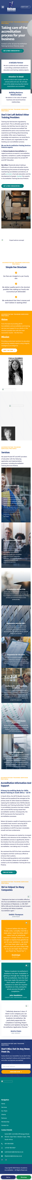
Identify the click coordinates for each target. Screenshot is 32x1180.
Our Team (4, 1111)
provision (9, 174)
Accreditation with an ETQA (16, 589)
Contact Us (4, 1125)
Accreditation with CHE (11, 486)
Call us (8, 1177)
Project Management (16, 752)
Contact (19, 176)
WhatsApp (24, 1177)
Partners (4, 1118)
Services (4, 1107)
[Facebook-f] (2, 1159)
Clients (3, 1114)
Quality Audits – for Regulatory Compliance (16, 687)
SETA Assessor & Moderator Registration (16, 722)
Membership (5, 1122)
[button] (2, 7)
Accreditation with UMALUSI (13, 540)
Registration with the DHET (16, 623)
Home (3, 1103)
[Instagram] (6, 1159)
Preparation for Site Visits (16, 655)
